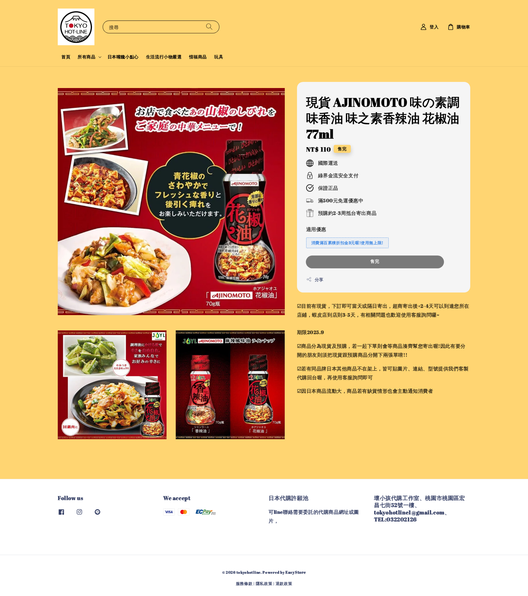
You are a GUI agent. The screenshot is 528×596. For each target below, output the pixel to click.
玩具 (218, 57)
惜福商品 (198, 57)
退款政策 (284, 583)
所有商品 (86, 57)
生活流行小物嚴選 (164, 57)
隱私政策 (264, 583)
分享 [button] (319, 279)
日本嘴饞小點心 (123, 57)
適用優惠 (316, 229)
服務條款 (244, 583)
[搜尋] (209, 27)
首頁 (65, 57)
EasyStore (295, 572)
